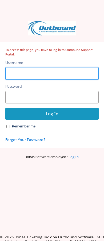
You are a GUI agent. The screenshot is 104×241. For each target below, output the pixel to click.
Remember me (23, 126)
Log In (74, 157)
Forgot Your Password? (25, 139)
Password (13, 86)
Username (14, 62)
